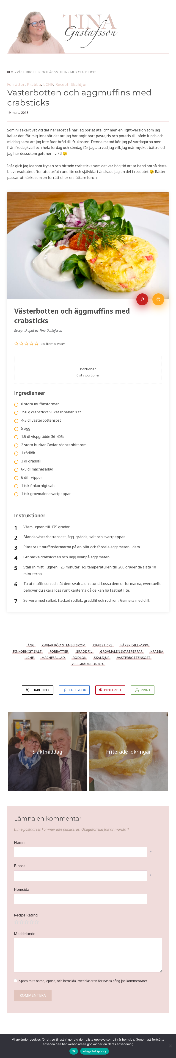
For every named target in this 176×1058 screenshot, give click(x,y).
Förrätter (16, 84)
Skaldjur (79, 84)
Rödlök (79, 657)
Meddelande (24, 933)
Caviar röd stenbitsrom (63, 645)
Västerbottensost (133, 657)
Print (146, 690)
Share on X (40, 690)
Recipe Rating (26, 915)
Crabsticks (103, 645)
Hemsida (21, 889)
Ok (74, 1051)
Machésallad (53, 657)
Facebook (77, 690)
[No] (170, 1046)
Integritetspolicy (94, 1051)
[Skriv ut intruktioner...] (158, 299)
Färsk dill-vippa (134, 645)
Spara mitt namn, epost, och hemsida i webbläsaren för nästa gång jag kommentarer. (83, 981)
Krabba (34, 84)
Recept (62, 84)
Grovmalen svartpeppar (121, 651)
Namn (19, 842)
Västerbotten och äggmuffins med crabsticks (79, 97)
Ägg (31, 645)
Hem (10, 72)
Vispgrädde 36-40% (88, 664)
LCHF (48, 84)
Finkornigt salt (27, 651)
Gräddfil (84, 651)
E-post (19, 865)
